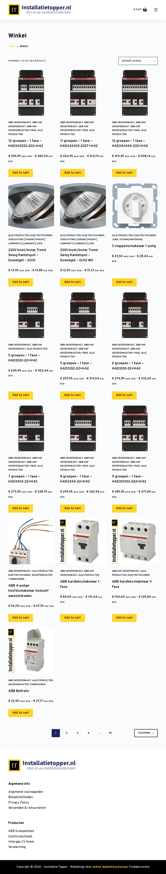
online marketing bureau (110, 867)
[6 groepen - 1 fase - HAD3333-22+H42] (135, 315)
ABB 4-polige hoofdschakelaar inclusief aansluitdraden (28, 591)
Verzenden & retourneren (27, 808)
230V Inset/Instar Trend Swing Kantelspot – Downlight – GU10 (27, 255)
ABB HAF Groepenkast (126, 571)
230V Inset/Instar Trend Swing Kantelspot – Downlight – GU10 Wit (79, 255)
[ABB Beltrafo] (31, 651)
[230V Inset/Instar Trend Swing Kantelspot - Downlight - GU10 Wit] (83, 206)
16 (110, 733)
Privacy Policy (18, 803)
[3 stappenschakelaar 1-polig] (135, 206)
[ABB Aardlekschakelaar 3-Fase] (135, 541)
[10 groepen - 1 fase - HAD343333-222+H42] (31, 93)
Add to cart (20, 173)
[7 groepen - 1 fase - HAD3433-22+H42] (31, 428)
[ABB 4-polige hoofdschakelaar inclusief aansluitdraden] (31, 541)
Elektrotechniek (41, 235)
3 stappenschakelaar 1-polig (134, 246)
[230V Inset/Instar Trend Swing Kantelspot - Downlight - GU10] (31, 206)
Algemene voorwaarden (25, 792)
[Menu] (156, 10)
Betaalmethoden (20, 797)
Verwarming (17, 847)
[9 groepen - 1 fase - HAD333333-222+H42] (135, 428)
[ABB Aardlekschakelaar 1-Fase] (83, 541)
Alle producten (18, 235)
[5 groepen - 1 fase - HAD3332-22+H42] (31, 315)
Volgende (144, 733)
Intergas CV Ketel (21, 842)
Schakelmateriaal (131, 239)
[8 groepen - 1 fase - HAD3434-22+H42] (83, 428)
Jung (115, 239)
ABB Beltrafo (18, 691)
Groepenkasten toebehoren (26, 684)
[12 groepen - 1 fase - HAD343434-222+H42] (135, 93)
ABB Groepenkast (19, 122)
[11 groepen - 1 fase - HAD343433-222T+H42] (83, 93)
